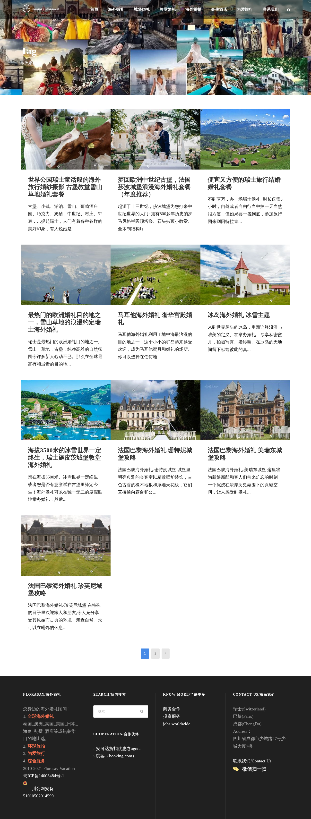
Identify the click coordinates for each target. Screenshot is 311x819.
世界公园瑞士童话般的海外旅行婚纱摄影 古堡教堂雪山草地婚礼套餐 (65, 186)
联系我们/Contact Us (252, 761)
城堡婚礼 (142, 9)
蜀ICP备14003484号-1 (43, 775)
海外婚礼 (116, 9)
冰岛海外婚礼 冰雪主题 (239, 315)
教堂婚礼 (168, 9)
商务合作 (172, 709)
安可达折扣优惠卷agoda (118, 748)
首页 (94, 9)
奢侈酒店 (219, 9)
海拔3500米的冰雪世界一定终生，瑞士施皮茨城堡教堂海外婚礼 (64, 457)
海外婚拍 (193, 9)
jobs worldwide (176, 723)
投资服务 (172, 716)
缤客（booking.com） (116, 755)
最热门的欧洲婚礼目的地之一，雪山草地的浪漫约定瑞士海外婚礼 (64, 322)
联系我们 (271, 9)
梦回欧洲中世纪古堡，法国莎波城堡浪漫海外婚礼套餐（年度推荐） (154, 186)
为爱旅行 (245, 9)
